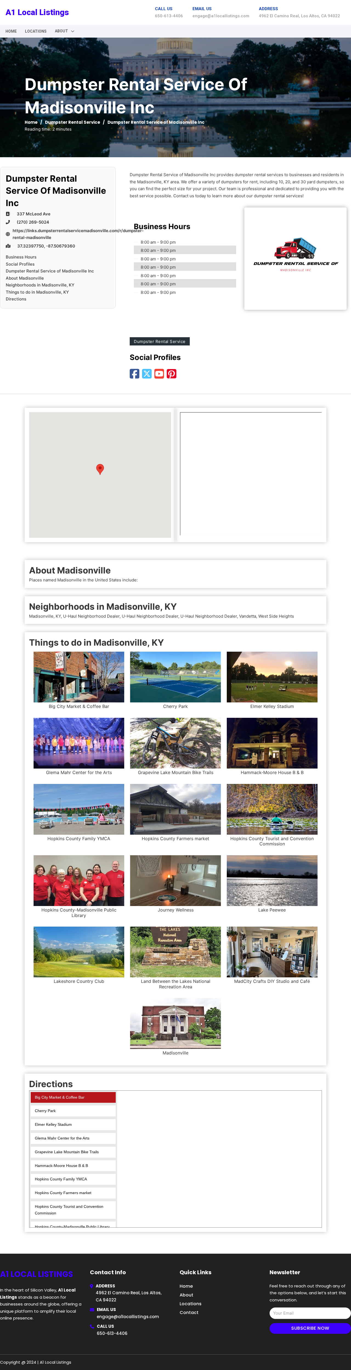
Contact (189, 1312)
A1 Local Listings (37, 12)
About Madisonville (25, 278)
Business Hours (21, 257)
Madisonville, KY (45, 616)
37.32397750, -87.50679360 (46, 246)
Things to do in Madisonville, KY (37, 292)
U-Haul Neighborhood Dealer (91, 616)
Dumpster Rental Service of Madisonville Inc (50, 271)
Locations (36, 31)
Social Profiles (20, 264)
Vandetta (247, 616)
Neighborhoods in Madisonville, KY (40, 285)
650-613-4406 (112, 1333)
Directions (16, 299)
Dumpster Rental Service (72, 122)
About (186, 1295)
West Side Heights (276, 616)
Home (11, 31)
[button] (100, 469)
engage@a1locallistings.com (128, 1317)
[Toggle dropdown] (73, 31)
